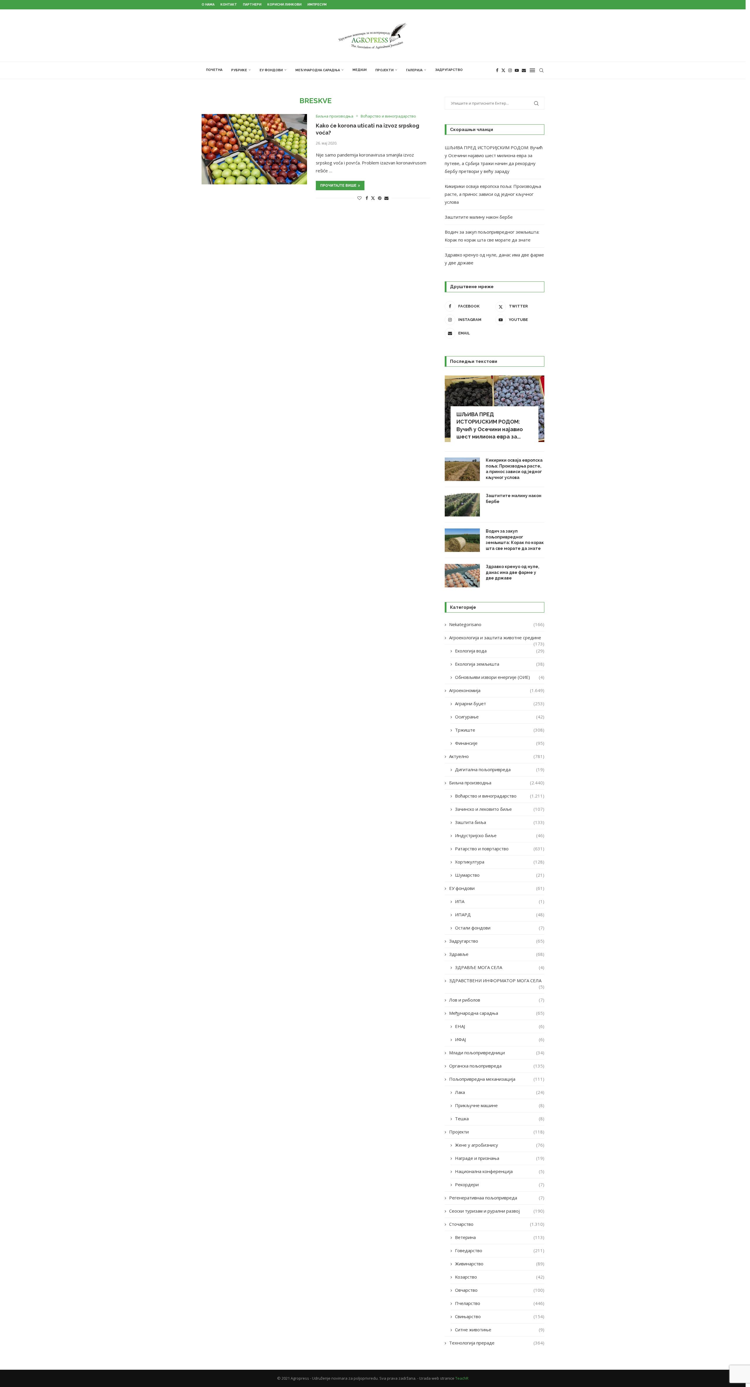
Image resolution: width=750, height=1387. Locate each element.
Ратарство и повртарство (499, 848)
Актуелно (496, 756)
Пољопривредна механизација (496, 1079)
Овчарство (499, 1290)
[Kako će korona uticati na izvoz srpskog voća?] (254, 149)
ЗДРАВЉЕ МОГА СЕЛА (499, 967)
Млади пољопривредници (496, 1052)
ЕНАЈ (499, 1026)
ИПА (499, 901)
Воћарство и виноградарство (499, 796)
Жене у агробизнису (499, 1145)
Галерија (414, 70)
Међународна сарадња (317, 70)
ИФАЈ (499, 1039)
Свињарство (499, 1316)
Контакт (228, 4)
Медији (359, 70)
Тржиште (499, 730)
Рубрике (239, 70)
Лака (499, 1092)
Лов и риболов (496, 1000)
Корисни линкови (284, 4)
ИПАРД (499, 914)
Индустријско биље (499, 835)
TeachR (461, 1378)
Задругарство (449, 70)
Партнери (252, 4)
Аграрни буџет (499, 703)
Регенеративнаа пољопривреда (496, 1198)
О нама (208, 4)
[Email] (524, 70)
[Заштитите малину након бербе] (462, 504)
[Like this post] (359, 198)
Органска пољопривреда (496, 1066)
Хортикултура (499, 862)
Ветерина (499, 1237)
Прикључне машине (499, 1105)
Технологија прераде (496, 1343)
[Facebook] (497, 70)
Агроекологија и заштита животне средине (496, 638)
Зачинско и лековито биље (499, 809)
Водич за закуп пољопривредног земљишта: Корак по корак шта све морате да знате (515, 540)
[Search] (541, 70)
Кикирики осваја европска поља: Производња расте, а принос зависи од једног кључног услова (493, 194)
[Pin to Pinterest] (379, 198)
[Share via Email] (386, 198)
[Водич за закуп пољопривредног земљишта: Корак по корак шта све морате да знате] (462, 540)
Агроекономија (496, 690)
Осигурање (499, 717)
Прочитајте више (338, 185)
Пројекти (384, 70)
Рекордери (499, 1184)
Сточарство (496, 1224)
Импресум (317, 4)
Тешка (499, 1118)
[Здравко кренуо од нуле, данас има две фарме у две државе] (462, 575)
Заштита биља (499, 822)
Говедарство (499, 1250)
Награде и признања (499, 1158)
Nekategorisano (496, 624)
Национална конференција (499, 1171)
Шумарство (499, 875)
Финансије (499, 743)
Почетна (214, 70)
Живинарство (499, 1264)
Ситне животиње (499, 1329)
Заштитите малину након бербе (479, 217)
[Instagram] (510, 70)
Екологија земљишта (499, 664)
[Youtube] (517, 70)
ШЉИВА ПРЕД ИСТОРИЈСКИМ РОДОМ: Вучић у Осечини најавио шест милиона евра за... (489, 425)
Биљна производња (496, 783)
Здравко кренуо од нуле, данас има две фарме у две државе (512, 572)
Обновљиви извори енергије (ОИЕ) (499, 677)
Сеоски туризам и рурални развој (496, 1211)
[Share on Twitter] (373, 198)
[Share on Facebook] (367, 198)
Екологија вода (499, 651)
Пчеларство (499, 1303)
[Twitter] (503, 70)
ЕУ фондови (271, 70)
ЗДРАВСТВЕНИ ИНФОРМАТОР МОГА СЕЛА (496, 981)
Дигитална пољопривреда (499, 769)
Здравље (496, 954)
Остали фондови (499, 928)
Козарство (499, 1277)
